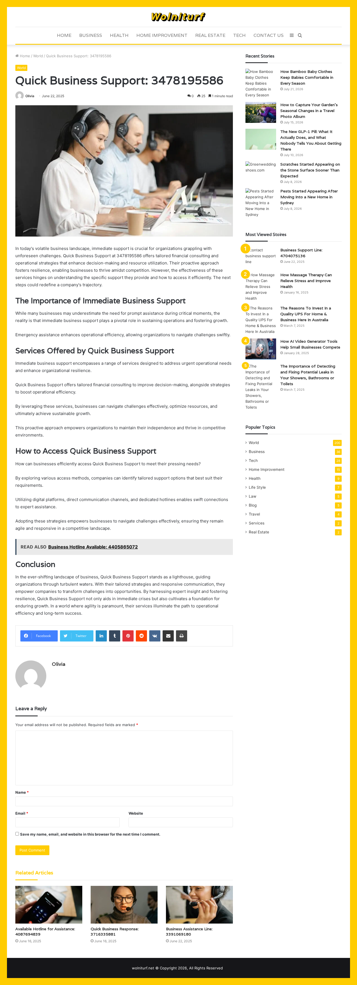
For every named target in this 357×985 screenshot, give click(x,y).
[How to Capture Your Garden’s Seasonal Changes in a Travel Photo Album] (260, 112)
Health (119, 35)
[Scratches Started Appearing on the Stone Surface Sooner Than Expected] (260, 171)
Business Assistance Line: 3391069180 (189, 931)
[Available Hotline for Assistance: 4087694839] (48, 905)
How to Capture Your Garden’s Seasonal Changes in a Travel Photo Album (309, 110)
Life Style (257, 487)
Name (22, 792)
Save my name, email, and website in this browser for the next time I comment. (90, 834)
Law (252, 496)
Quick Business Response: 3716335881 (115, 931)
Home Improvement (161, 35)
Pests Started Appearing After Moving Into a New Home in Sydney (309, 197)
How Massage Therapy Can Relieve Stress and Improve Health (306, 280)
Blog (253, 505)
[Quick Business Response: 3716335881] (124, 905)
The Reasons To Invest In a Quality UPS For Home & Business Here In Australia (305, 314)
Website (136, 813)
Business (90, 35)
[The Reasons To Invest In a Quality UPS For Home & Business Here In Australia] (260, 320)
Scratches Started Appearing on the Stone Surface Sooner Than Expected (310, 170)
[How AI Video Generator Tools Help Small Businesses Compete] (260, 348)
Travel (254, 514)
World (38, 56)
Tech (239, 35)
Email (21, 813)
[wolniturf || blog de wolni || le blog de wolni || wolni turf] (179, 17)
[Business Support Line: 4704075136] (260, 257)
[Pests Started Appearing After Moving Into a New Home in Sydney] (260, 203)
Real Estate (210, 35)
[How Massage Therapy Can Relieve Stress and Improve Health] (260, 286)
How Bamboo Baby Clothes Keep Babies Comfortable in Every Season (306, 77)
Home (64, 35)
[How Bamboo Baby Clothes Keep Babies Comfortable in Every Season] (260, 83)
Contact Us (269, 35)
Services (256, 523)
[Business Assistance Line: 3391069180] (199, 905)
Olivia (29, 96)
